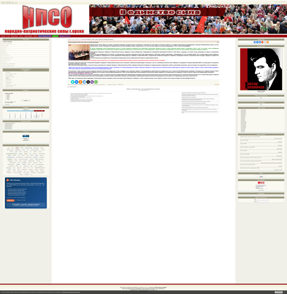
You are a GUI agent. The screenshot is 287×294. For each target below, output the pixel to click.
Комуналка (55, 36)
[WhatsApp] (96, 82)
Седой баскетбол (10, 157)
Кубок (33, 164)
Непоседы (35, 153)
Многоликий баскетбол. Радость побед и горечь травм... (81, 97)
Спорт (7, 83)
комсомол (38, 160)
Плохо (8, 98)
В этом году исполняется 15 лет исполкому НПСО (250, 157)
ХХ (31, 174)
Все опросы (7, 104)
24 (36, 116)
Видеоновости (8, 86)
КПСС (19, 169)
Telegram (19, 200)
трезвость (18, 164)
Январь (77, 39)
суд (42, 160)
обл (32, 167)
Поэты (20, 151)
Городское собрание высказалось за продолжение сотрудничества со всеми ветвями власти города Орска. (91, 93)
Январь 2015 (25, 109)
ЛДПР (280, 166)
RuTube (23, 200)
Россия (9, 169)
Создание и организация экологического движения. (250, 160)
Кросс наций (25, 165)
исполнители (11, 165)
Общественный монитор (10, 85)
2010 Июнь (243, 118)
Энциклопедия (28, 36)
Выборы (279, 141)
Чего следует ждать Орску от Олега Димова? (79, 94)
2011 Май (242, 131)
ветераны (35, 157)
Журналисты (10, 160)
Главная (3, 2)
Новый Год (19, 167)
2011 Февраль (243, 127)
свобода (11, 151)
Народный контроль (65, 36)
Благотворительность (9, 125)
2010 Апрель (243, 116)
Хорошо (8, 95)
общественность (31, 160)
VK (16, 200)
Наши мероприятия (8, 127)
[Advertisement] (261, 206)
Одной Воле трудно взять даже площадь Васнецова (81, 101)
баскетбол (10, 159)
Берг (19, 155)
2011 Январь (243, 126)
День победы (41, 157)
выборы (29, 162)
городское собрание (40, 164)
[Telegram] (84, 82)
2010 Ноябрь (243, 124)
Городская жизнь (278, 138)
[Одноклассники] (80, 82)
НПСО (7, 72)
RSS (16, 2)
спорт (8, 147)
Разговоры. (279, 155)
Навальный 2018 (244, 140)
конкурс (23, 149)
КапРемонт (279, 148)
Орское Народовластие (44, 36)
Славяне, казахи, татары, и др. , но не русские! (249, 136)
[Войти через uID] (255, 42)
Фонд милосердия (19, 157)
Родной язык (9, 172)
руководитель (24, 169)
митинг (36, 155)
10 (36, 113)
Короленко (27, 174)
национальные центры (35, 149)
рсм (30, 153)
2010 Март (243, 115)
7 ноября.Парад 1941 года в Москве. (78, 96)
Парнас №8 (243, 143)
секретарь (31, 169)
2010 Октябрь (243, 123)
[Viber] (92, 82)
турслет (14, 169)
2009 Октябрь (243, 109)
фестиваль (24, 162)
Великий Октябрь (28, 157)
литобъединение (12, 162)
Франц (19, 162)
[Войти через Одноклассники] (267, 42)
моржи (29, 164)
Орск (17, 147)
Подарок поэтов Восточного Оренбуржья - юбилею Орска (82, 100)
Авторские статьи (9, 76)
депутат (23, 155)
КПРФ (22, 147)
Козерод (41, 155)
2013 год (21, 174)
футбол (16, 160)
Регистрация (8, 2)
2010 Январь (243, 113)
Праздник (41, 169)
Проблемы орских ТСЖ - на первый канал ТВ (249, 167)
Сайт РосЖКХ (243, 150)
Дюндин (24, 167)
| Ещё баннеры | (261, 190)
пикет (13, 147)
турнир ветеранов (10, 164)
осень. (31, 165)
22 (25, 116)
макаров (31, 155)
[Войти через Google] (265, 42)
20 (15, 116)
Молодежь (36, 147)
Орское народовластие (10, 73)
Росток (35, 165)
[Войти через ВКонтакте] (257, 42)
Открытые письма (8, 124)
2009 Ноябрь (243, 110)
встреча (17, 165)
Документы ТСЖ (278, 169)
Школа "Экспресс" (8, 128)
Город (7, 78)
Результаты (7, 101)
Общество (8, 82)
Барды (9, 155)
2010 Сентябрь (244, 122)
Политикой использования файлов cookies (71, 292)
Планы (35, 36)
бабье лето (8, 167)
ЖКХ (28, 149)
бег (21, 165)
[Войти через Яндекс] (262, 42)
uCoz (156, 289)
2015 (73, 39)
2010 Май (243, 117)
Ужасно (8, 99)
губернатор (26, 151)
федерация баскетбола (11, 153)
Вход (13, 2)
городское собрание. (17, 172)
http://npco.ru (145, 287)
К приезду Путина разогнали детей (247, 164)
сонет (16, 151)
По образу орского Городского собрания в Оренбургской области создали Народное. (87, 95)
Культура (7, 80)
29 (25, 117)
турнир (40, 162)
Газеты (21, 36)
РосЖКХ (279, 152)
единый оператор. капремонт (111, 84)
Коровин (20, 153)
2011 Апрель (243, 129)
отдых (14, 167)
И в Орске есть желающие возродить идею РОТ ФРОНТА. (82, 99)
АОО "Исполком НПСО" (276, 159)
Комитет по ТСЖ (8, 126)
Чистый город (8, 75)
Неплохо (8, 96)
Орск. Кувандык (26, 172)
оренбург (42, 147)
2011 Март (243, 128)
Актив (20, 160)
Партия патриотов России (10, 123)
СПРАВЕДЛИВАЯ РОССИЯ (40, 167)
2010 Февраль (243, 114)
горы (29, 167)
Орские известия (28, 147)
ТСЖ (27, 155)
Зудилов (36, 169)
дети (30, 151)
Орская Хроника (42, 153)
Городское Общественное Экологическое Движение (271, 162)
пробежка (24, 164)
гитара (40, 151)
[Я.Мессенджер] (72, 82)
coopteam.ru (10, 200)
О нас (8, 36)
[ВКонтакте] (76, 82)
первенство (17, 149)
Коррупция (35, 162)
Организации (14, 36)
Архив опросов (13, 101)
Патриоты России (10, 149)
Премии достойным (74, 98)
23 (31, 116)
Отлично (8, 94)
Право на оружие (41, 172)
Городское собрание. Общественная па (99, 84)
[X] (88, 82)
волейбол (40, 165)
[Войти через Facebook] (260, 42)
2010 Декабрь (243, 125)
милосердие (33, 172)
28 (20, 117)
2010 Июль (243, 119)
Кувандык (35, 151)
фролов (24, 160)
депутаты (43, 149)
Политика (7, 79)
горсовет (14, 155)
